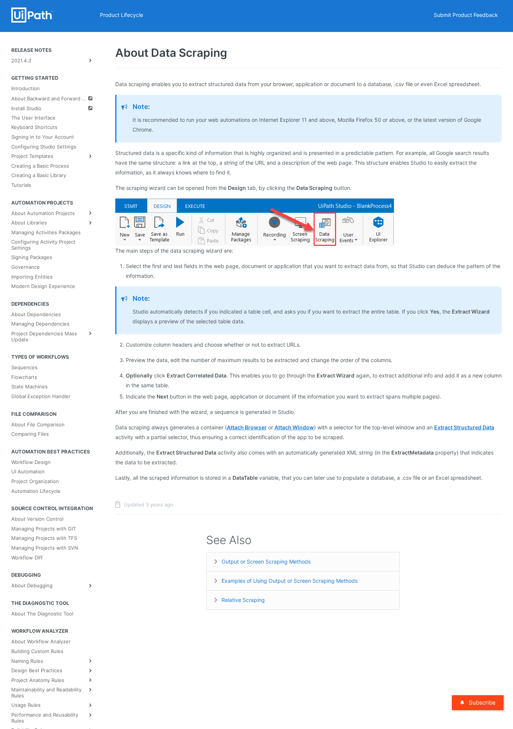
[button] (254, 221)
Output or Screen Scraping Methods (266, 561)
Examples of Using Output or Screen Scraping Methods (290, 580)
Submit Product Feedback (466, 15)
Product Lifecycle (121, 15)
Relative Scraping (243, 600)
